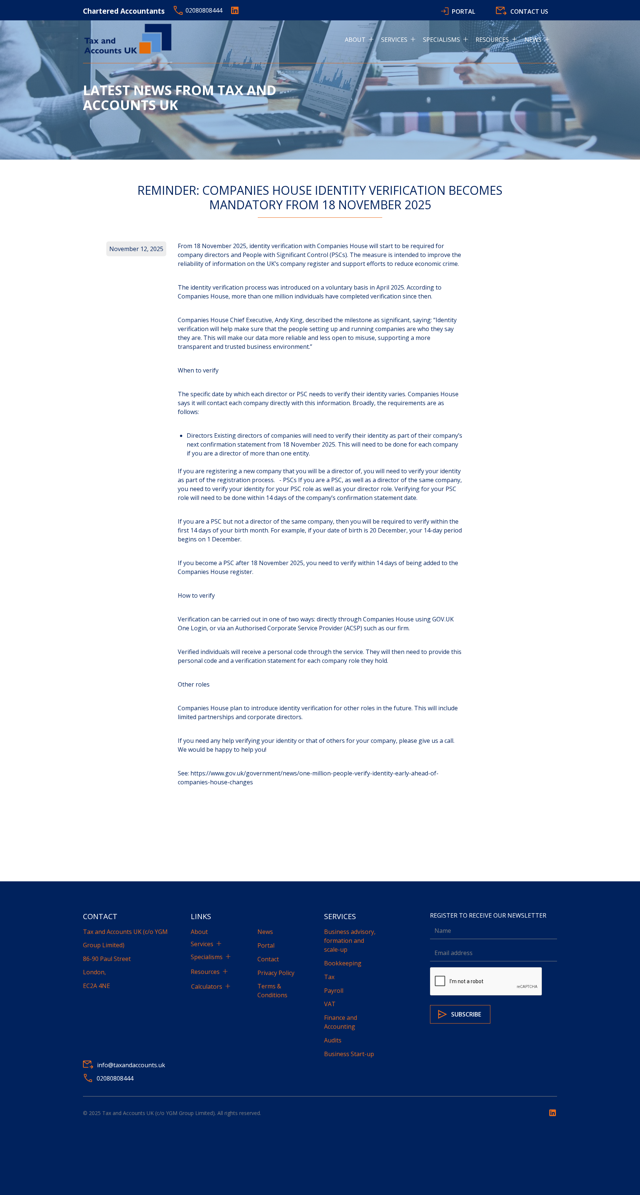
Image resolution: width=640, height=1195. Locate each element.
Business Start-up (349, 1054)
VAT (330, 1004)
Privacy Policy (275, 973)
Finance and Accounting (340, 1022)
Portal (265, 945)
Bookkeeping (342, 963)
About (199, 932)
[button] (363, 39)
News (265, 932)
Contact (268, 959)
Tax (329, 977)
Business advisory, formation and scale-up (350, 941)
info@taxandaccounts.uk (131, 1065)
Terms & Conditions (272, 990)
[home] (129, 39)
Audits (332, 1040)
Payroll (333, 991)
